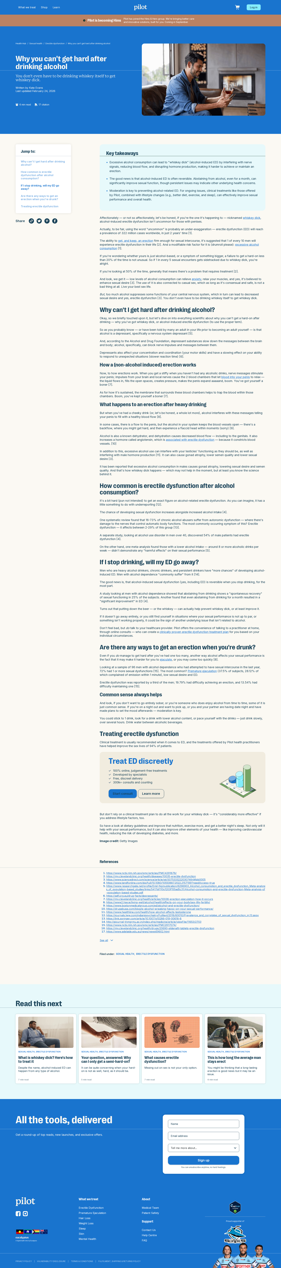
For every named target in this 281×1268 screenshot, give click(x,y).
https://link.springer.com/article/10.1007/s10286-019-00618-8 (143, 918)
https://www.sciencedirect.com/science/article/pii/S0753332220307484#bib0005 (156, 879)
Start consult (123, 794)
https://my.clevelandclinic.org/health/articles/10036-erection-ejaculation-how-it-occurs (159, 899)
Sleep (82, 1228)
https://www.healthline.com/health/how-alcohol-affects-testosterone (148, 912)
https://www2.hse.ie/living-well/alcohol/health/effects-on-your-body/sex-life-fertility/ (158, 902)
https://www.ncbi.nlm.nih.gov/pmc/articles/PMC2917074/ (141, 925)
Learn (56, 7)
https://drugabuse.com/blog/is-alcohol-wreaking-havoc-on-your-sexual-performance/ (159, 908)
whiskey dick (251, 217)
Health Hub (21, 43)
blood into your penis (235, 377)
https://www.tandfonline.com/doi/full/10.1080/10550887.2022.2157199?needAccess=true (160, 882)
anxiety (196, 279)
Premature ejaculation (202, 671)
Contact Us (149, 1230)
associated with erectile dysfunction (190, 439)
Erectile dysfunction (55, 43)
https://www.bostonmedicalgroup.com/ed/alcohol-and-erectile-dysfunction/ (153, 905)
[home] (140, 7)
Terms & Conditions (82, 1261)
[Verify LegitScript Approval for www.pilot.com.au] (235, 1207)
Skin (81, 1233)
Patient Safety (150, 1213)
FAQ (144, 1240)
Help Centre (149, 1235)
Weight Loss (86, 1223)
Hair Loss (84, 1218)
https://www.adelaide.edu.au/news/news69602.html (137, 931)
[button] (27, 7)
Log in (253, 7)
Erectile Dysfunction (91, 1207)
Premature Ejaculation (92, 1213)
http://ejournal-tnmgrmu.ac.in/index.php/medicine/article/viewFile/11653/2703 (153, 921)
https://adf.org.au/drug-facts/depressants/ (132, 895)
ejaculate (166, 659)
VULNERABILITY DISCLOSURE (51, 1261)
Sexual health (35, 43)
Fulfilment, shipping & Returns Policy (119, 1261)
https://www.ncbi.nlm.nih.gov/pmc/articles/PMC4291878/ (141, 873)
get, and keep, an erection (135, 240)
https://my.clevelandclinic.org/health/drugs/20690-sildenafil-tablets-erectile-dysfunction (160, 928)
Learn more (151, 794)
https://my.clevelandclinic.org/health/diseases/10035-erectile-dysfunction (151, 876)
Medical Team (150, 1207)
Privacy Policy (24, 1261)
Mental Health (87, 1239)
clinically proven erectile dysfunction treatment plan (194, 632)
